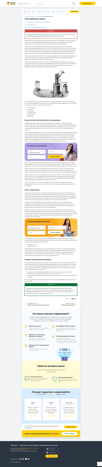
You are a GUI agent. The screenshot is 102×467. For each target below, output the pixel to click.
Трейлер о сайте (53, 452)
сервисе (57, 317)
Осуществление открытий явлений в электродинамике (38, 22)
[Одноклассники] (75, 298)
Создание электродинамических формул (35, 27)
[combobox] (36, 152)
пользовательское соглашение (32, 448)
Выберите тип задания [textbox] (35, 228)
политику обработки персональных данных (19, 449)
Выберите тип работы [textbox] (35, 152)
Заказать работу (71, 427)
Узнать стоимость (56, 156)
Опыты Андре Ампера (31, 24)
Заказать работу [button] (87, 3)
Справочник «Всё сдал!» (30, 16)
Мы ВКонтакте (52, 448)
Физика (38, 16)
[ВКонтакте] (72, 298)
